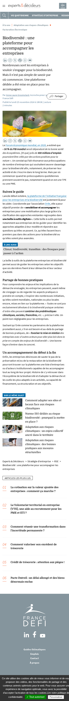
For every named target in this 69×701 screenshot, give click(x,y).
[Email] (30, 60)
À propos (34, 662)
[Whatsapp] (25, 60)
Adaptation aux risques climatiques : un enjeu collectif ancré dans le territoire (44, 431)
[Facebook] (20, 60)
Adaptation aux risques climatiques (31, 25)
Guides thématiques (35, 649)
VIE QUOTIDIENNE (20, 15)
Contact (34, 658)
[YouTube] (42, 635)
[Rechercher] (4, 15)
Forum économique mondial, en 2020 (26, 145)
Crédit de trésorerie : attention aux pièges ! (38, 562)
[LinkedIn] (26, 634)
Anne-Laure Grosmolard (17, 95)
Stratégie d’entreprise (45, 15)
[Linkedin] (5, 60)
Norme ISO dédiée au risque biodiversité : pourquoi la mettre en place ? (45, 417)
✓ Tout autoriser (35, 697)
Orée (47, 203)
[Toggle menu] (4, 6)
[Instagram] (10, 60)
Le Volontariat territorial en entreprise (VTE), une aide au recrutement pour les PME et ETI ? (36, 509)
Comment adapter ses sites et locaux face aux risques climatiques (43, 404)
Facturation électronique (15, 29)
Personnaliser (56, 697)
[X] (15, 60)
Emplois (34, 653)
